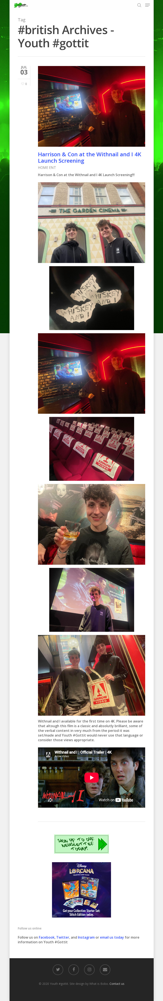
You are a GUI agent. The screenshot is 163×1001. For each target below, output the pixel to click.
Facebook (47, 937)
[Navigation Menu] (147, 5)
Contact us (117, 984)
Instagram (87, 937)
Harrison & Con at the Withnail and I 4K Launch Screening (89, 157)
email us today (112, 937)
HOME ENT (47, 167)
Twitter (62, 937)
